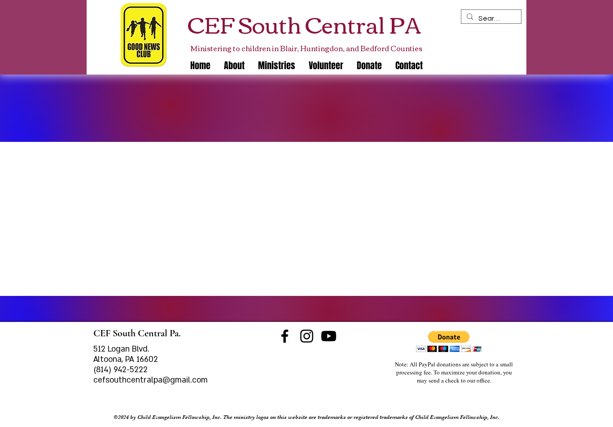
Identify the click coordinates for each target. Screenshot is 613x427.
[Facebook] (284, 336)
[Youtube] (328, 336)
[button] (276, 66)
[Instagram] (306, 336)
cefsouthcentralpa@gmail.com (150, 380)
